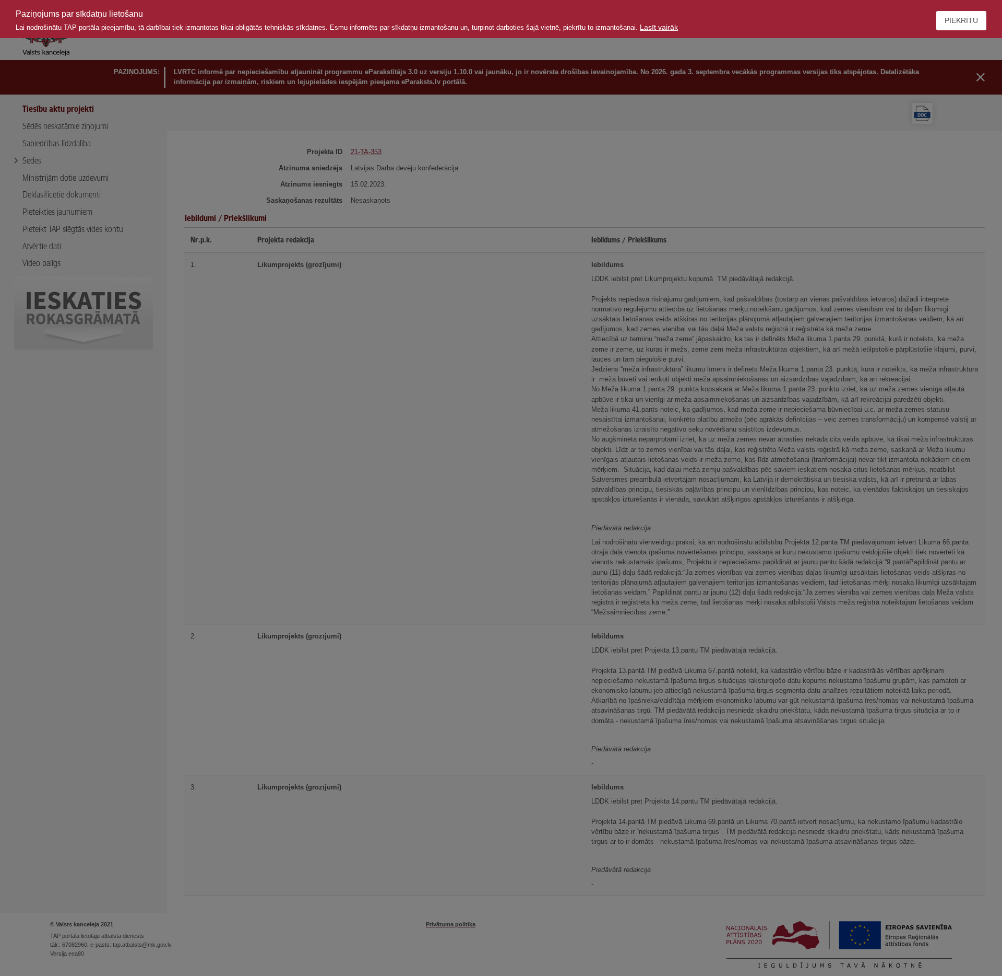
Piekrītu (961, 20)
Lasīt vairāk (659, 27)
